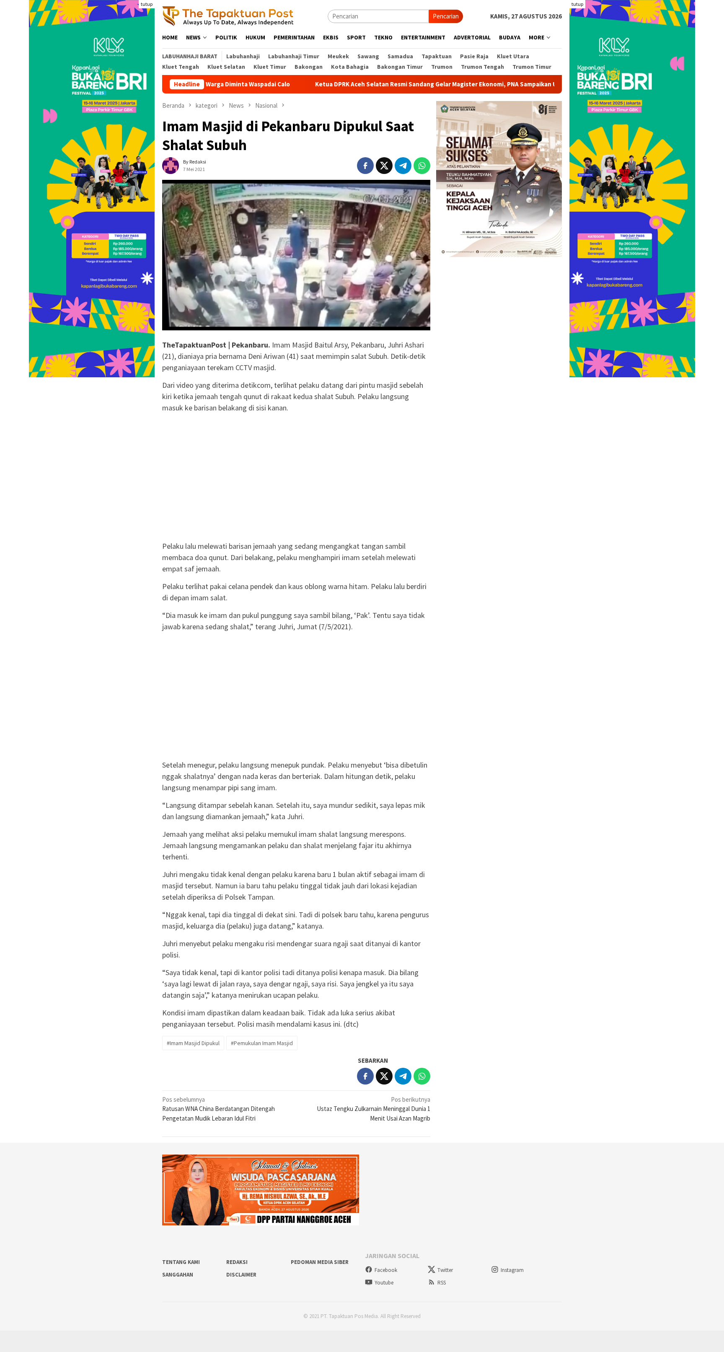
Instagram (512, 1270)
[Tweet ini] (384, 165)
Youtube (384, 1282)
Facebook (386, 1270)
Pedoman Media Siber (320, 1262)
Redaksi (237, 1262)
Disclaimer (241, 1274)
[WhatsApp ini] (422, 165)
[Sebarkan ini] (365, 165)
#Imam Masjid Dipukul (193, 1043)
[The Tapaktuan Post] (228, 16)
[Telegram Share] (403, 165)
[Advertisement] (296, 478)
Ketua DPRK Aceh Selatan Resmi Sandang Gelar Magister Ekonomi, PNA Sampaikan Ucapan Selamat (401, 84)
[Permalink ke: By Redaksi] (170, 165)
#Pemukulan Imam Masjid (262, 1043)
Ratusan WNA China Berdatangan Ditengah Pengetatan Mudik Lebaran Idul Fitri (218, 1108)
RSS (441, 1282)
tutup (147, 4)
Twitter (445, 1270)
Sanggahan (177, 1274)
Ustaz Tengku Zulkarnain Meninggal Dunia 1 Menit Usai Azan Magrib (373, 1108)
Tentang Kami (181, 1262)
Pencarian (446, 16)
